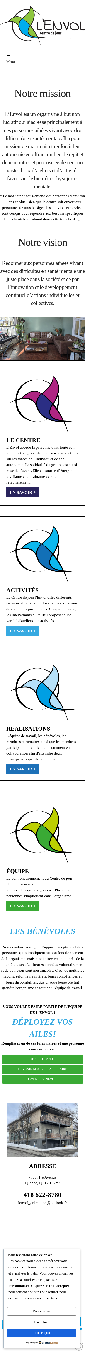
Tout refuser (41, 1322)
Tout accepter (41, 1333)
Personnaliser (41, 1311)
